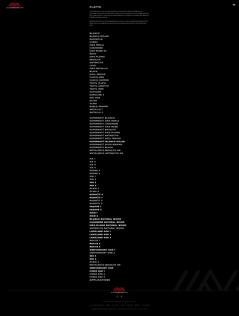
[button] (234, 5)
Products (130, 305)
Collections (115, 305)
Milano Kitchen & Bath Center (14, 5)
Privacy (146, 309)
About (108, 305)
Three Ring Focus (132, 309)
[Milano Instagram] (117, 296)
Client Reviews (145, 305)
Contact (123, 305)
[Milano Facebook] (121, 296)
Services (137, 305)
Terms (140, 309)
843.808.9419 (132, 301)
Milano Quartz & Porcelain (97, 305)
